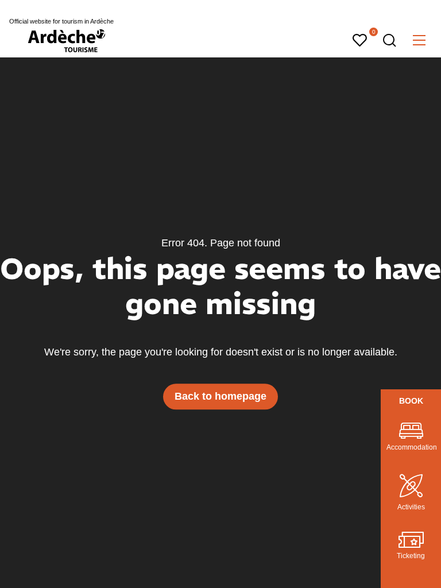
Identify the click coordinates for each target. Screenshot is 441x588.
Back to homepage (220, 396)
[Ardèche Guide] (66, 40)
